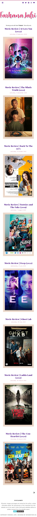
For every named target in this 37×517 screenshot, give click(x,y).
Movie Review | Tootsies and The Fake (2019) (18, 206)
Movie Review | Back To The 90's (18, 147)
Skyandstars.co (31, 515)
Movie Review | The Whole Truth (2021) (18, 88)
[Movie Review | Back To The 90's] (18, 176)
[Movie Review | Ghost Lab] (18, 346)
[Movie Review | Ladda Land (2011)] (18, 405)
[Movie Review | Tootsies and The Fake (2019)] (18, 234)
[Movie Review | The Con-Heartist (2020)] (18, 463)
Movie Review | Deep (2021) (18, 263)
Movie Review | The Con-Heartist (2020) (18, 435)
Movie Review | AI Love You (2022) (18, 30)
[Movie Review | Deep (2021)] (18, 290)
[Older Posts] (34, 492)
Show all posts (27, 25)
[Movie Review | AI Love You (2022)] (18, 58)
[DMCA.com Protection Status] (18, 512)
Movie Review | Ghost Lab (18, 319)
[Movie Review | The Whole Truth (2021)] (18, 117)
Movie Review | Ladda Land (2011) (18, 376)
